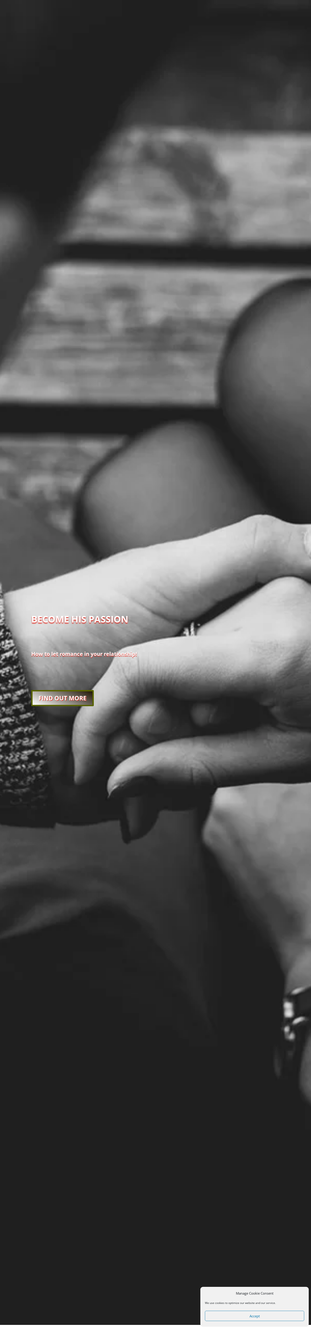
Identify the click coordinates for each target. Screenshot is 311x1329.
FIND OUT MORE (62, 698)
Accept (255, 1316)
